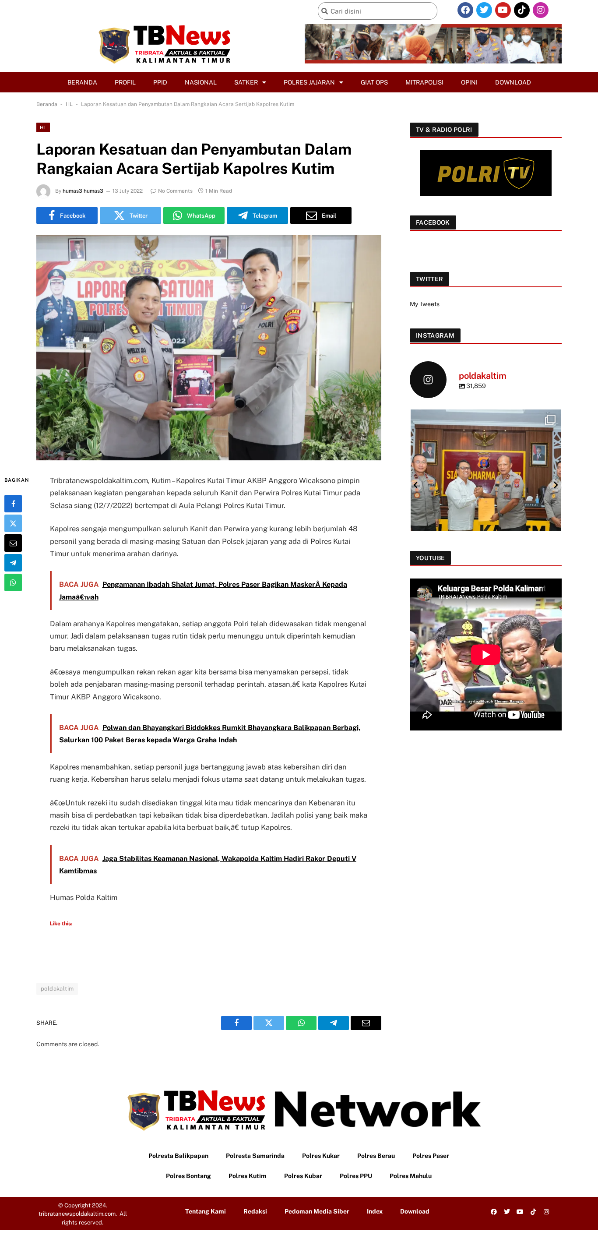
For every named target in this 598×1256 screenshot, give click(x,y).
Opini (469, 82)
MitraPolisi (424, 82)
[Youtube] (503, 10)
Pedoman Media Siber (317, 1211)
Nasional (201, 82)
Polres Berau (376, 1155)
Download (513, 82)
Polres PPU (356, 1175)
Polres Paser (430, 1155)
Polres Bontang (188, 1175)
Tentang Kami (205, 1211)
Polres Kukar (321, 1155)
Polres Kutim (248, 1175)
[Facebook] (465, 10)
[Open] (486, 484)
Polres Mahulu (411, 1175)
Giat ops (374, 82)
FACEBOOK (433, 222)
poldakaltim (57, 988)
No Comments (175, 191)
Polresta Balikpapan (178, 1155)
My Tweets (425, 303)
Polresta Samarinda (255, 1155)
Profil (125, 82)
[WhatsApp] (13, 582)
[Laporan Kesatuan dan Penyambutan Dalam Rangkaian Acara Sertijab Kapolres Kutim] (208, 347)
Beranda (82, 82)
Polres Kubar (303, 1175)
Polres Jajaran (309, 82)
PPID (160, 82)
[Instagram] (541, 10)
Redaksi (255, 1211)
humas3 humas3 (83, 191)
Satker (246, 82)
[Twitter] (484, 10)
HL (69, 104)
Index (375, 1211)
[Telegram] (13, 563)
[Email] (13, 543)
